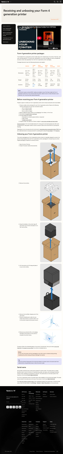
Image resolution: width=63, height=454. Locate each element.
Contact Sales (52, 426)
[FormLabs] (5, 1)
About (37, 424)
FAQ (57, 451)
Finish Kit (39, 112)
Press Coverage (39, 430)
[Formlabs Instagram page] (14, 407)
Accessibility (45, 430)
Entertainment (24, 438)
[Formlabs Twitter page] (10, 407)
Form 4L (23, 398)
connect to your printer (28, 348)
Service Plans (52, 394)
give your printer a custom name (27, 381)
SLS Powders (38, 396)
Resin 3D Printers (25, 408)
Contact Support (46, 428)
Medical (37, 404)
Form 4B (23, 396)
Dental (37, 402)
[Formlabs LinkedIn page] (20, 407)
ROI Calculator (31, 432)
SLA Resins (38, 394)
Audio (23, 443)
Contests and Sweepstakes (49, 451)
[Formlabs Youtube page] (17, 407)
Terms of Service (39, 451)
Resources (31, 428)
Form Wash (49, 130)
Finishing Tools (31, 403)
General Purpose (39, 398)
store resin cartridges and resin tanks (50, 121)
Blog (29, 426)
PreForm (44, 394)
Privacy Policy (32, 451)
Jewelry (23, 440)
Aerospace (24, 430)
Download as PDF (55, 19)
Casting (37, 406)
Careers (37, 426)
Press (37, 428)
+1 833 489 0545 (53, 424)
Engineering (38, 400)
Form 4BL (23, 400)
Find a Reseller (52, 428)
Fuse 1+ (23, 406)
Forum (30, 434)
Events (30, 430)
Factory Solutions (53, 396)
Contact (37, 436)
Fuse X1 (23, 404)
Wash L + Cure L (32, 398)
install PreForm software (31, 114)
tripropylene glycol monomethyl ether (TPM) (49, 129)
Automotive (24, 428)
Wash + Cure (31, 396)
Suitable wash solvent (27, 120)
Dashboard (45, 396)
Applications (31, 424)
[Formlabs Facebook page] (7, 407)
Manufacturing (24, 426)
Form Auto (24, 402)
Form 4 (23, 394)
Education (23, 436)
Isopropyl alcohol (20, 123)
